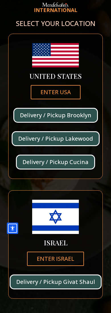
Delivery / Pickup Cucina (55, 162)
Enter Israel (55, 258)
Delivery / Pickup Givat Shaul (55, 282)
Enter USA (55, 92)
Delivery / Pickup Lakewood (55, 138)
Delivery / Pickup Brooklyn (55, 115)
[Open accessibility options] (12, 228)
